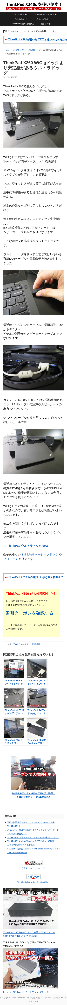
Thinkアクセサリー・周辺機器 (24, 50)
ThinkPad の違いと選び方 (22, 24)
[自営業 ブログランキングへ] (33, 865)
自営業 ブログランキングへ (34, 868)
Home (7, 50)
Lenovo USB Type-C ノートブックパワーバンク (27, 992)
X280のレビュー (19, 14)
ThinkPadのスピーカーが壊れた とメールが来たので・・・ (33, 837)
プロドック (10, 559)
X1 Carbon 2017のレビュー (44, 14)
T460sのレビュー (22, 19)
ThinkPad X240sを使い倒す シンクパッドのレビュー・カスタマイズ (33, 6)
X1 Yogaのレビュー (44, 19)
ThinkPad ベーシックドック (40, 554)
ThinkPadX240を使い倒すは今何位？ (33, 882)
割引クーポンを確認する (30, 613)
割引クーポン (47, 24)
